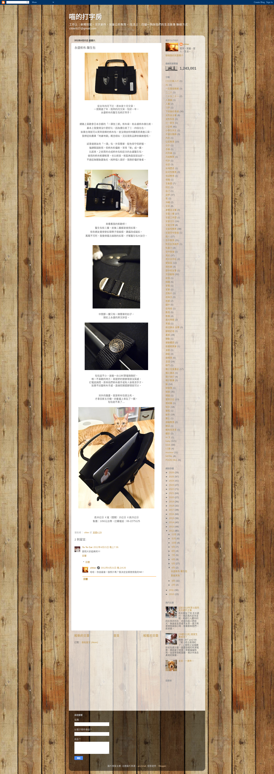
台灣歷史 (170, 168)
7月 (174, 555)
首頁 (116, 635)
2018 (172, 506)
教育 (168, 312)
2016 (172, 514)
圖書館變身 (171, 346)
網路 (168, 354)
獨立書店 (170, 373)
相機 (168, 282)
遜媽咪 (169, 358)
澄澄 (168, 361)
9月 (174, 547)
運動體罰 (170, 342)
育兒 (168, 255)
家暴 (168, 289)
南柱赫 (169, 267)
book (168, 445)
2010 (172, 594)
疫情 (168, 278)
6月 (174, 559)
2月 (174, 585)
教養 (168, 316)
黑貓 (168, 323)
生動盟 (169, 183)
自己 (168, 191)
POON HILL (171, 460)
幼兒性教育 (171, 172)
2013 (172, 526)
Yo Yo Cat (87, 547)
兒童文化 (170, 221)
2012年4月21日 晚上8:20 (113, 568)
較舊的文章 (150, 635)
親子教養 (170, 380)
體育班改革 (171, 430)
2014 (172, 522)
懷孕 (168, 407)
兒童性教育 (171, 229)
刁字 (168, 108)
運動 (168, 339)
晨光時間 (170, 320)
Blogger (162, 766)
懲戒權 (169, 403)
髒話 (168, 426)
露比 (168, 418)
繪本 (168, 414)
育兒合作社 (171, 259)
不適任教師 (171, 134)
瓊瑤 (168, 411)
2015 (172, 518)
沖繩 (168, 202)
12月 (174, 534)
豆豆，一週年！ (186, 661)
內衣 (168, 138)
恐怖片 (169, 293)
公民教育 (170, 142)
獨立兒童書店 (172, 369)
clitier (93, 568)
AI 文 (168, 437)
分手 (168, 145)
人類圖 (169, 100)
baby (168, 441)
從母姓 (169, 308)
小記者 (169, 127)
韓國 (168, 395)
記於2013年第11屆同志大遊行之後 (189, 609)
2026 (172, 472)
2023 (172, 485)
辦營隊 (169, 388)
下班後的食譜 (172, 111)
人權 (168, 104)
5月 (174, 563)
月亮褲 (169, 153)
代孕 (168, 161)
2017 (172, 510)
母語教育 (170, 176)
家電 (168, 286)
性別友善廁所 (172, 244)
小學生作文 (171, 130)
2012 (172, 531)
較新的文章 (81, 635)
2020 (172, 497)
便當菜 (169, 263)
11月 (174, 538)
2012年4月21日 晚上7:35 (105, 547)
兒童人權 (170, 214)
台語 (168, 164)
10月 (174, 543)
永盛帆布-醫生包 (179, 571)
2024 (172, 481)
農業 (168, 335)
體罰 (168, 433)
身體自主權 (171, 210)
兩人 (172, 81)
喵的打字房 (85, 17)
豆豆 (168, 206)
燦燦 (168, 392)
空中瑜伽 (170, 252)
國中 (168, 305)
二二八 (169, 92)
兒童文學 (170, 225)
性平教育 (170, 240)
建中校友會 (171, 270)
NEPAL (169, 456)
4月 (174, 567)
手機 (168, 149)
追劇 (168, 301)
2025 (172, 476)
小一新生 (170, 123)
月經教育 (170, 157)
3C (167, 85)
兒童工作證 (171, 217)
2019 (172, 501)
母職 (168, 180)
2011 (171, 590)
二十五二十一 (172, 96)
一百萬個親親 (172, 89)
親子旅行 (170, 377)
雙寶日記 (170, 399)
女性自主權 (171, 115)
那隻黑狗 (175, 575)
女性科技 (170, 119)
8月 (174, 551)
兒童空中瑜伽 (172, 233)
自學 (168, 195)
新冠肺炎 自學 (172, 327)
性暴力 (169, 248)
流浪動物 (170, 274)
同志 (168, 187)
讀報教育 (170, 422)
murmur (169, 452)
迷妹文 (169, 297)
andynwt (142, 766)
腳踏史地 (170, 331)
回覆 (84, 556)
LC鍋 (168, 448)
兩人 (168, 236)
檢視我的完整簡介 (174, 55)
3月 (174, 581)
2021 (172, 493)
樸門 (168, 365)
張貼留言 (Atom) (90, 642)
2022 (172, 489)
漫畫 (168, 350)
